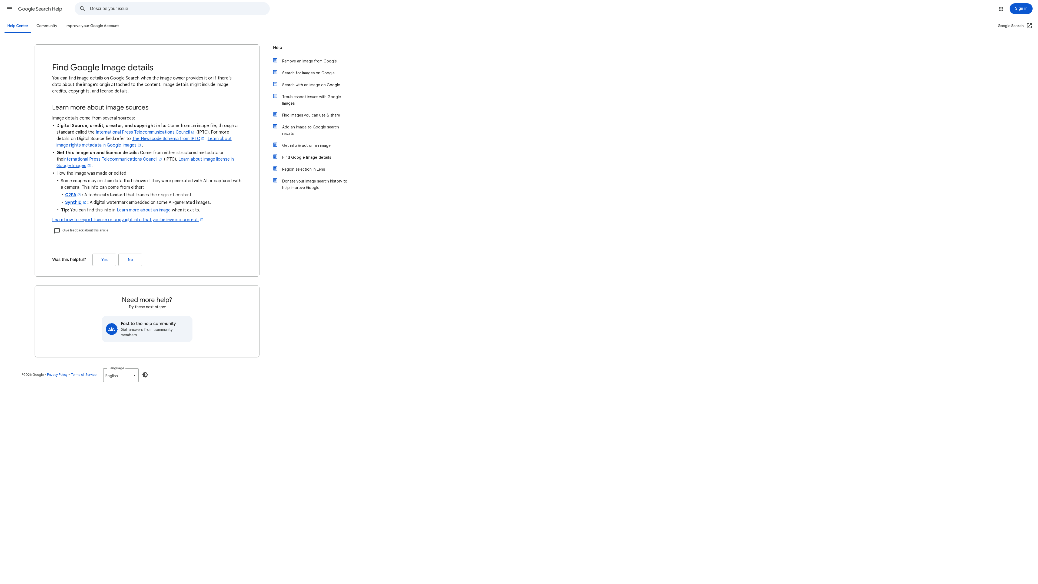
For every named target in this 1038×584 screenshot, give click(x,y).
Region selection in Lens (303, 169)
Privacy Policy (57, 375)
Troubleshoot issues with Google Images (311, 100)
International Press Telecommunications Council (143, 132)
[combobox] (180, 8)
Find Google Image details (306, 157)
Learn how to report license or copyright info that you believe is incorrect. (125, 220)
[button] (9, 8)
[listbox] (121, 375)
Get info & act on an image (306, 145)
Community (46, 26)
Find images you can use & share (311, 115)
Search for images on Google (308, 73)
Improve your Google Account (92, 26)
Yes (104, 259)
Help (277, 47)
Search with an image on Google (311, 84)
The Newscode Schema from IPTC (166, 138)
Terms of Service (84, 375)
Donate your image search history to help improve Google (314, 184)
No (130, 259)
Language (116, 368)
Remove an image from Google (309, 61)
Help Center (17, 26)
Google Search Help (40, 9)
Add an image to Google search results (310, 130)
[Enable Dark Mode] (145, 374)
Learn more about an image (144, 210)
